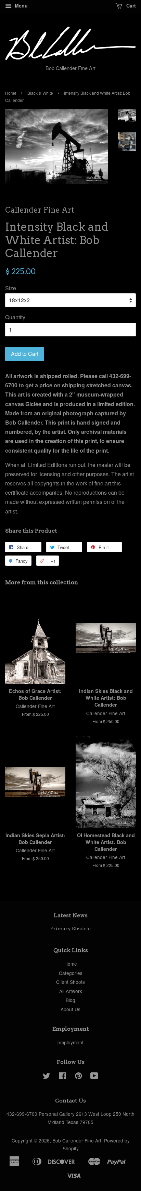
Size (10, 288)
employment (70, 1042)
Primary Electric (70, 928)
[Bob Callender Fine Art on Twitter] (46, 1076)
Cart (130, 5)
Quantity (15, 317)
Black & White (40, 93)
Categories (70, 972)
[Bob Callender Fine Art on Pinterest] (78, 1076)
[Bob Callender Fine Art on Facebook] (62, 1076)
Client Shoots (70, 981)
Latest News (71, 915)
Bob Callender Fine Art (76, 1140)
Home (10, 93)
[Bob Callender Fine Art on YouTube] (94, 1076)
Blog (70, 999)
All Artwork (70, 991)
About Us (70, 1009)
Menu (20, 5)
